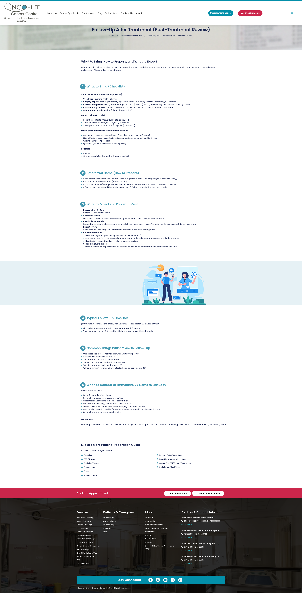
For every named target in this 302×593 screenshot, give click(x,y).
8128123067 (199, 547)
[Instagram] (173, 580)
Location (52, 13)
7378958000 (189, 534)
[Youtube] (165, 580)
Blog (100, 13)
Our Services (88, 13)
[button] (292, 13)
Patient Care (111, 13)
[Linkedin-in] (180, 580)
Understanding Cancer (220, 13)
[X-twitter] (158, 580)
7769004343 (202, 521)
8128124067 (188, 547)
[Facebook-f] (150, 580)
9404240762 (201, 534)
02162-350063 (190, 521)
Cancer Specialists (69, 13)
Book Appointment (249, 13)
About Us (140, 13)
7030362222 (215, 521)
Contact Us (127, 13)
